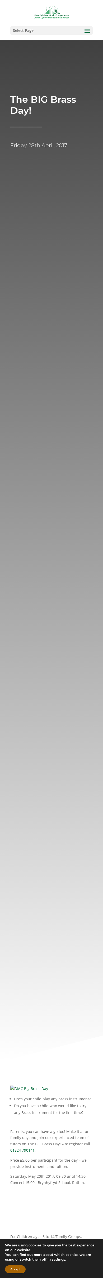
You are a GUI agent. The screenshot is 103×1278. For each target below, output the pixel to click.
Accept (15, 1269)
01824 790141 (22, 1150)
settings (58, 1259)
